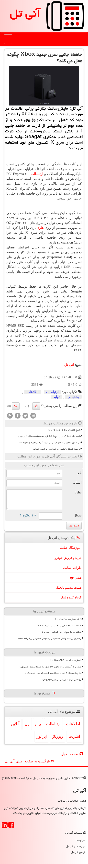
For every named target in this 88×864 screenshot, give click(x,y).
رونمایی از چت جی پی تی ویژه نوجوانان (62, 679)
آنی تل (25, 13)
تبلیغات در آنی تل (75, 846)
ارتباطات (37, 174)
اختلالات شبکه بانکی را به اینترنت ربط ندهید (59, 625)
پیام (38, 724)
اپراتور (42, 736)
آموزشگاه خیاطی (70, 547)
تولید (56, 397)
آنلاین (15, 724)
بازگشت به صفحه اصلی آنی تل (28, 761)
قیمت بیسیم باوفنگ (68, 587)
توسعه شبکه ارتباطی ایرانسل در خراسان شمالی (57, 448)
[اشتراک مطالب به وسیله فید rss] (9, 415)
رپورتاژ (57, 736)
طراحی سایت (72, 568)
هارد (41, 228)
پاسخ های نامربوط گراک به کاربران (64, 429)
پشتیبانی (73, 397)
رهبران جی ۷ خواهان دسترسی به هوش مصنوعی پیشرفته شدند (49, 638)
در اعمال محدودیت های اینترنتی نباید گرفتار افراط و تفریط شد (49, 442)
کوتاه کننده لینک (70, 597)
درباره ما (80, 840)
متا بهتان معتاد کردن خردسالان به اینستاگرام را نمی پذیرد (53, 673)
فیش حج (75, 577)
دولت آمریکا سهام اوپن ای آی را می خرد (61, 632)
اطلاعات (32, 392)
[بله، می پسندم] (36, 406)
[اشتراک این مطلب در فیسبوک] (17, 415)
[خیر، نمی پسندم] (16, 406)
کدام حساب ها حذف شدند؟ (68, 619)
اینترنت (74, 736)
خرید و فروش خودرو (68, 558)
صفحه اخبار (70, 754)
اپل (27, 724)
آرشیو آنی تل (78, 852)
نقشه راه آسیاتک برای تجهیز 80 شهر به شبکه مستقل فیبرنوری (49, 436)
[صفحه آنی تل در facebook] (11, 826)
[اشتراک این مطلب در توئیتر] (25, 415)
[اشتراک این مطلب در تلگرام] (33, 415)
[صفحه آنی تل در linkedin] (5, 826)
